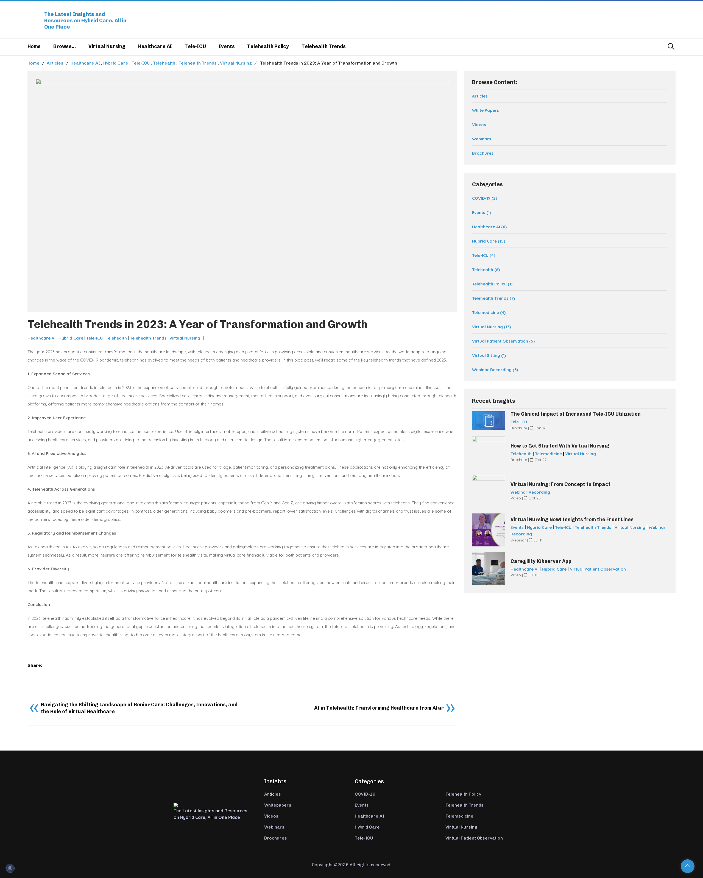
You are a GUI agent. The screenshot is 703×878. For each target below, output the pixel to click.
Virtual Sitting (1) (489, 355)
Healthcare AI (155, 46)
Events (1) (481, 212)
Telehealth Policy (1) (492, 284)
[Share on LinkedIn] (40, 673)
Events (227, 46)
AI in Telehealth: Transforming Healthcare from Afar (379, 708)
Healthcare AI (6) (489, 226)
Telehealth (164, 63)
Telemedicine (548, 453)
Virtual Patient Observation (598, 569)
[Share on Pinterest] (36, 673)
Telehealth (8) (486, 269)
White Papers (485, 110)
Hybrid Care (115, 63)
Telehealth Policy (268, 46)
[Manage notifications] (9, 868)
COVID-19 (365, 794)
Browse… (64, 46)
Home (34, 46)
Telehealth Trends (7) (493, 298)
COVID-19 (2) (484, 198)
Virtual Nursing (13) (491, 326)
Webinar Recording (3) (495, 369)
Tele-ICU (195, 46)
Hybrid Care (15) (488, 241)
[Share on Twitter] (33, 673)
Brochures (482, 153)
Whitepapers (277, 805)
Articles (55, 63)
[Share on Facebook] (29, 673)
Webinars (481, 138)
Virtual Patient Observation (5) (503, 341)
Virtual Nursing (106, 46)
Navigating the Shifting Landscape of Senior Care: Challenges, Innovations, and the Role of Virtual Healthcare (139, 708)
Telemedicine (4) (489, 312)
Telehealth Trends (324, 46)
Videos (479, 124)
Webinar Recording (530, 492)
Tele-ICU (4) (483, 255)
